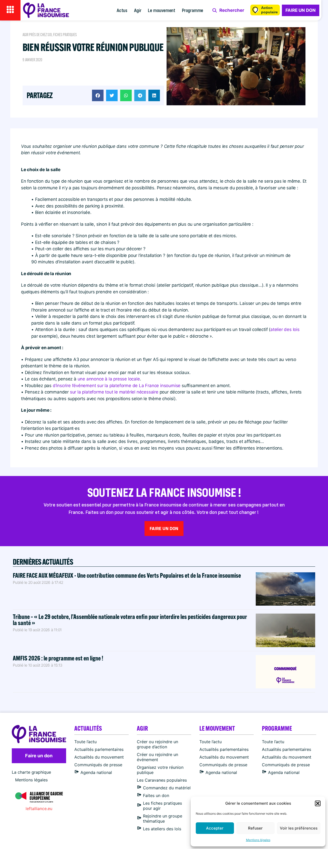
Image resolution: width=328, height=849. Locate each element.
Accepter (214, 828)
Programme (192, 10)
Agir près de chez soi (37, 34)
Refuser (255, 828)
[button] (317, 803)
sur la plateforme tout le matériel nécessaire (114, 392)
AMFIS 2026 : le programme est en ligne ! (58, 658)
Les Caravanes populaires (162, 780)
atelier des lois (285, 329)
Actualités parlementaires (99, 749)
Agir (137, 10)
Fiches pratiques (65, 34)
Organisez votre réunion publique (160, 770)
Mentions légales (258, 840)
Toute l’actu (85, 741)
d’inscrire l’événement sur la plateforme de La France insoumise (116, 385)
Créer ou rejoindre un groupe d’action (157, 744)
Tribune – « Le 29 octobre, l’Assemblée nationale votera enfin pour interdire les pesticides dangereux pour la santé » (130, 620)
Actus (122, 10)
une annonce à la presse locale (109, 378)
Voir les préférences (298, 828)
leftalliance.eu (39, 808)
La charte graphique (31, 772)
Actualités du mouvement (99, 757)
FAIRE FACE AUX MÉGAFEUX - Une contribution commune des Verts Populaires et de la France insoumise (127, 575)
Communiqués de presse (98, 764)
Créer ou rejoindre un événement (157, 757)
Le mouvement (161, 10)
